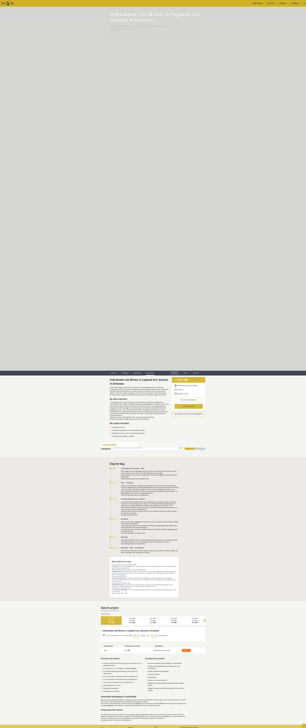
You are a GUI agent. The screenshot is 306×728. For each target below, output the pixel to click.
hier (105, 720)
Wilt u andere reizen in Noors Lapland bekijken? (188, 414)
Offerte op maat (188, 406)
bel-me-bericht (108, 705)
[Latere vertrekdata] (204, 620)
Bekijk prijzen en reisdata (189, 400)
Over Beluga (295, 3)
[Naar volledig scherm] (202, 451)
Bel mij (175, 373)
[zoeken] (305, 3)
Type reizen (270, 3)
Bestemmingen (257, 3)
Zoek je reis (282, 3)
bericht (138, 703)
